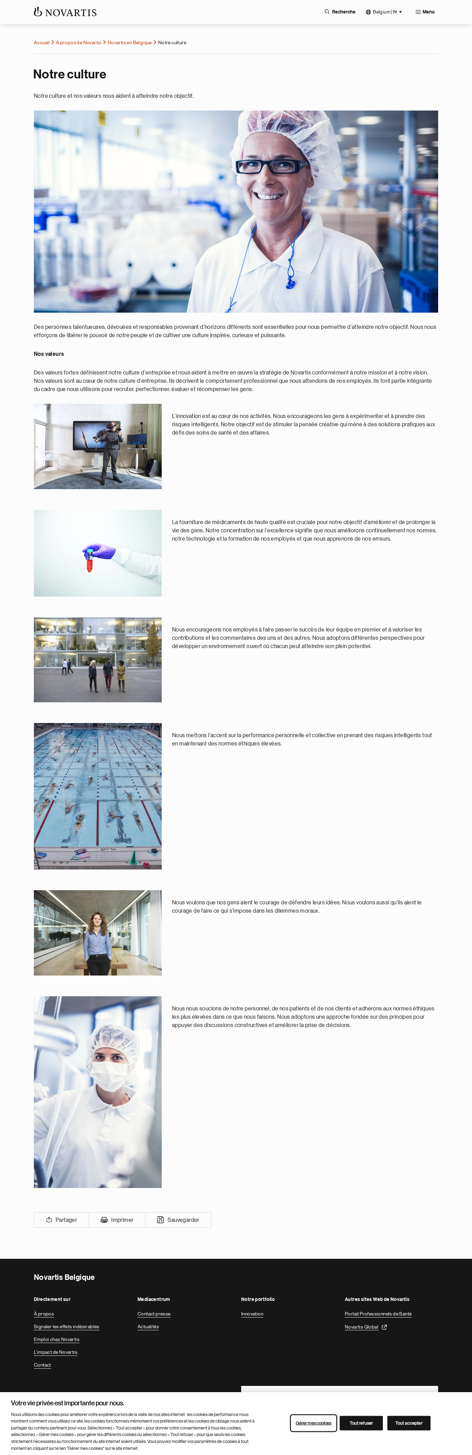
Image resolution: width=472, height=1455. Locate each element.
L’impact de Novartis (55, 1352)
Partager (66, 1220)
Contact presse (154, 1313)
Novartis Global (361, 1326)
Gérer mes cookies (313, 1423)
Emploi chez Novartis (56, 1339)
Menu (429, 12)
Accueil (42, 42)
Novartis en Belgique (130, 42)
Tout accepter (409, 1423)
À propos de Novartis (79, 42)
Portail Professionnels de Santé (378, 1313)
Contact (42, 1364)
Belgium (385, 12)
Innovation (252, 1313)
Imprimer (122, 1220)
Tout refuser (361, 1423)
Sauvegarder (183, 1220)
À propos (44, 1313)
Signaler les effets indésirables (67, 1326)
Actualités (148, 1326)
